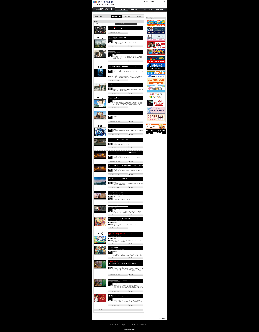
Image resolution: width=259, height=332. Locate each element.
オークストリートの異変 (114, 139)
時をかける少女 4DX (113, 97)
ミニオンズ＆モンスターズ (114, 152)
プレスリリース (117, 324)
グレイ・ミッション (113, 112)
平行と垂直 (111, 84)
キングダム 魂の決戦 (113, 247)
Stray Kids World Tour (116, 28)
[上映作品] (121, 10)
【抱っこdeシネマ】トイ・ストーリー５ (117, 263)
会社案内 (111, 324)
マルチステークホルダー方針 (115, 325)
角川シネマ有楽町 (132, 325)
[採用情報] (159, 10)
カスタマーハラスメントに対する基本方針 (138, 324)
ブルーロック (111, 125)
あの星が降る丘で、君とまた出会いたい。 (118, 178)
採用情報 (123, 324)
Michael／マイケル (112, 295)
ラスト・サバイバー (113, 37)
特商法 (123, 325)
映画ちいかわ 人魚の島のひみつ (115, 234)
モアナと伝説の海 (112, 192)
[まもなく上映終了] (126, 24)
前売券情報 (139, 16)
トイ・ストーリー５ (113, 280)
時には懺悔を (111, 51)
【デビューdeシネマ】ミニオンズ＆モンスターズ (119, 165)
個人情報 (127, 324)
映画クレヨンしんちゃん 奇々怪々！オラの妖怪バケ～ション (122, 218)
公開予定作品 (127, 16)
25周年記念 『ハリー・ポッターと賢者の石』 (118, 66)
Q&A (126, 325)
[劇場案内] (134, 10)
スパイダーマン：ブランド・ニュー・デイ (118, 206)
